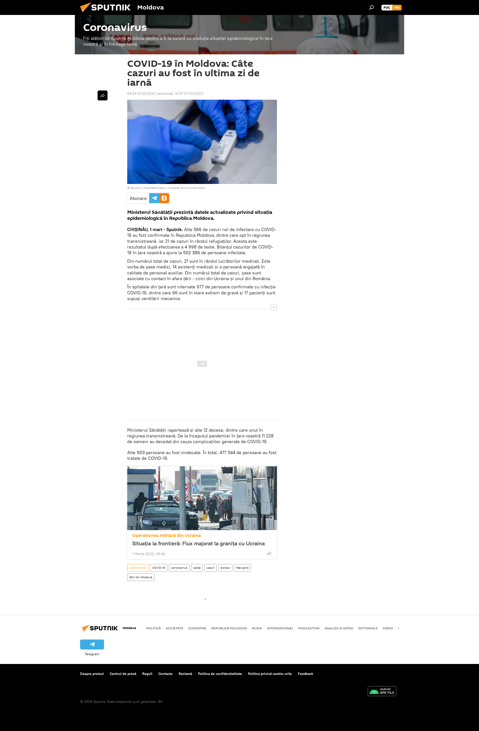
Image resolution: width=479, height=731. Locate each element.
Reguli (147, 673)
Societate (174, 628)
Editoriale (368, 628)
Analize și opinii (339, 628)
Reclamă (185, 673)
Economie (197, 628)
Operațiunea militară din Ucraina (166, 535)
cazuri (211, 567)
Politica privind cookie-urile (270, 673)
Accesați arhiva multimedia (186, 188)
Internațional (280, 628)
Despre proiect (92, 673)
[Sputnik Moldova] (107, 13)
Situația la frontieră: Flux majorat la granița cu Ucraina (198, 543)
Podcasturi (309, 628)
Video (388, 628)
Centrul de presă (123, 673)
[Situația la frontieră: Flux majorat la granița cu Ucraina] (202, 498)
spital (197, 567)
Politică (153, 628)
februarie (242, 567)
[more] (269, 553)
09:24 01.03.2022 (141, 93)
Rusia (257, 628)
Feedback (305, 673)
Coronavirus (137, 567)
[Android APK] (382, 691)
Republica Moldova (229, 628)
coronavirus (179, 567)
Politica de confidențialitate (220, 673)
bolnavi (225, 567)
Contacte (165, 673)
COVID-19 (158, 567)
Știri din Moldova (140, 577)
